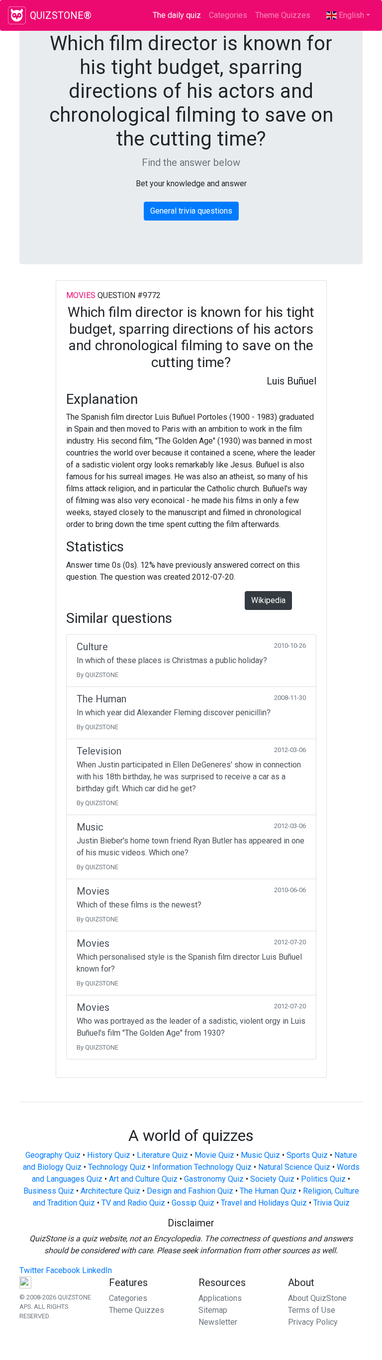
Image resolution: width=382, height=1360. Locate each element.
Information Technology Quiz (202, 1167)
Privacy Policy (313, 1322)
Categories (228, 15)
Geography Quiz (53, 1155)
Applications (220, 1298)
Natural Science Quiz (294, 1167)
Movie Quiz (214, 1155)
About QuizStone (317, 1298)
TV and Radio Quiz (133, 1203)
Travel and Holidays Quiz (264, 1203)
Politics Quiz (323, 1179)
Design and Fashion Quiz (190, 1191)
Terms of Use (311, 1310)
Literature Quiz (162, 1155)
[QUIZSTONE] (17, 15)
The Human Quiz (268, 1191)
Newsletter (217, 1322)
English (350, 15)
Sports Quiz (307, 1155)
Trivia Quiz (331, 1203)
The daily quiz (179, 15)
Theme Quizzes (282, 15)
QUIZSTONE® (61, 15)
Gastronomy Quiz (214, 1179)
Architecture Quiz (110, 1191)
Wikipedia (268, 600)
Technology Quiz (117, 1167)
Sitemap (212, 1310)
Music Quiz (260, 1155)
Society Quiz (272, 1179)
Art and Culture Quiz (143, 1179)
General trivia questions (191, 211)
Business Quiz (48, 1191)
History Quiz (108, 1155)
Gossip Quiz (193, 1203)
